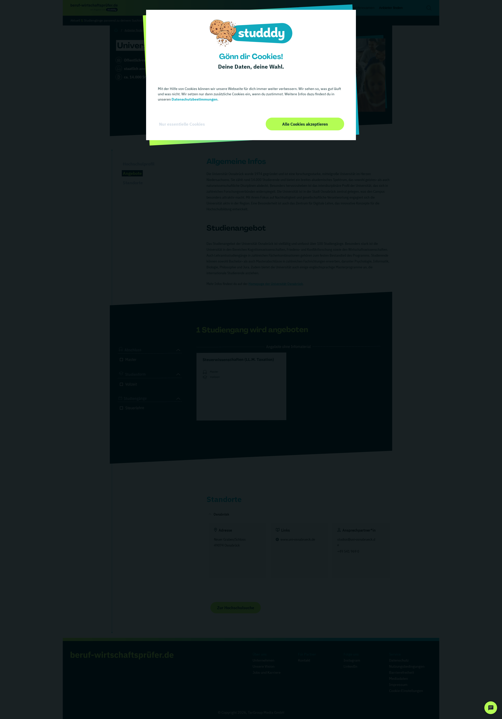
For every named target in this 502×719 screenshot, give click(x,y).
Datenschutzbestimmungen (194, 99)
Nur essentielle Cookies (182, 124)
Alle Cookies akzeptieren (305, 124)
